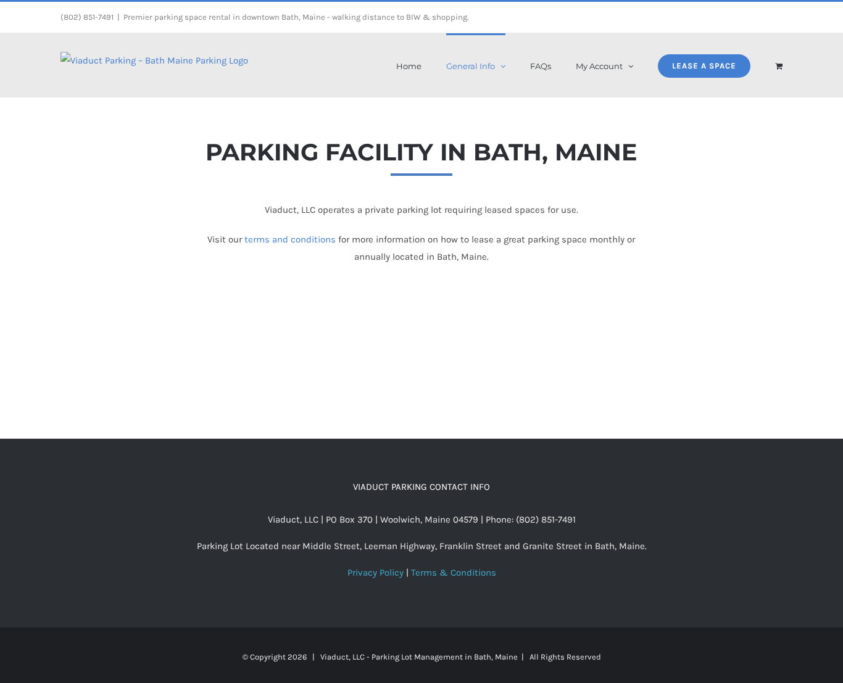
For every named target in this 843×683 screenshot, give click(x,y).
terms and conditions (290, 239)
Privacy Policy (375, 572)
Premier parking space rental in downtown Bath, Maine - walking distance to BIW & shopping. (295, 17)
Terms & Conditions (453, 572)
